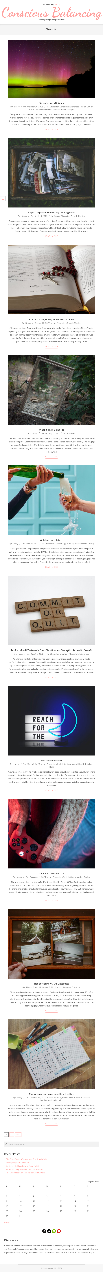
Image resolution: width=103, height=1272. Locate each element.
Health (83, 106)
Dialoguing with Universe (51, 103)
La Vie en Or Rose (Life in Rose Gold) (22, 1166)
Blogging (66, 987)
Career (57, 216)
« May (6, 1222)
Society (91, 543)
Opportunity (68, 543)
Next (18, 1134)
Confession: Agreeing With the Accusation (51, 319)
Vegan (71, 109)
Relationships (81, 543)
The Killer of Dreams (51, 760)
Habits (65, 1097)
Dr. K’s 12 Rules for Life (51, 873)
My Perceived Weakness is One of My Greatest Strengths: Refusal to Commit (51, 650)
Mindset (56, 109)
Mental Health (45, 109)
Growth (74, 216)
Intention (64, 654)
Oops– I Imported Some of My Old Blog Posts (51, 212)
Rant (51, 767)
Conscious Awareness (69, 106)
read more (51, 129)
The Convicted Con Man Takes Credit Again (25, 1172)
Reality (64, 109)
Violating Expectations (51, 539)
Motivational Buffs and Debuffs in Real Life (51, 1093)
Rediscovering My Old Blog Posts (51, 983)
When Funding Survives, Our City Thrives (24, 1169)
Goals (59, 764)
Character (54, 106)
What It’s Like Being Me (51, 429)
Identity (81, 216)
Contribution (68, 877)
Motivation (45, 1100)
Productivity (57, 1100)
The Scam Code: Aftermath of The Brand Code (26, 1159)
